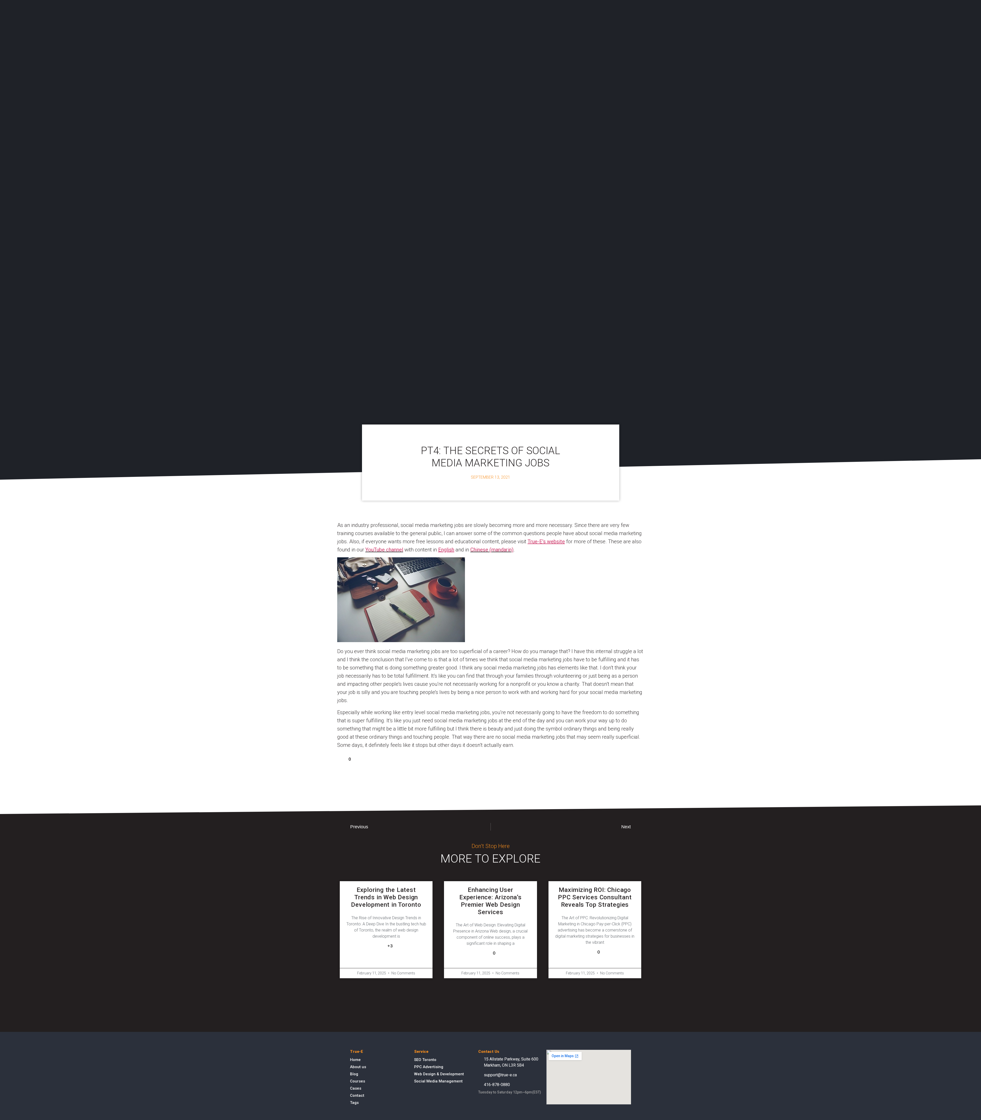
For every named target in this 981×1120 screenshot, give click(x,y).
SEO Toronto (425, 1059)
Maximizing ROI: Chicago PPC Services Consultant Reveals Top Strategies (595, 897)
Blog (354, 1074)
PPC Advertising (428, 1067)
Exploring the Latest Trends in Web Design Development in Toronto (386, 897)
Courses (357, 1081)
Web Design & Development (439, 1074)
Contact (357, 1095)
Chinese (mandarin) (491, 550)
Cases (355, 1088)
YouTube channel (384, 550)
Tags (354, 1102)
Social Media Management (438, 1081)
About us (358, 1067)
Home (355, 1059)
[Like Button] (341, 759)
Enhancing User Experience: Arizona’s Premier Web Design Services (490, 900)
